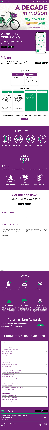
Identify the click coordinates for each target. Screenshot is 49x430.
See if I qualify (24, 118)
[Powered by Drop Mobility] (43, 424)
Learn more (40, 325)
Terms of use (3, 425)
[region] (24, 256)
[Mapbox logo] (2, 270)
